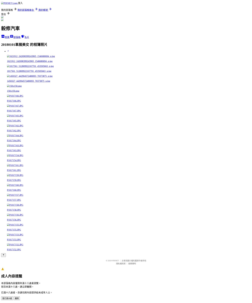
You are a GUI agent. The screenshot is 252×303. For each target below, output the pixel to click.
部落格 (17, 37)
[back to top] (3, 255)
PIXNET (115, 261)
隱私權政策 (121, 263)
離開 (17, 298)
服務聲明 (132, 263)
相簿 (7, 37)
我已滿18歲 (7, 298)
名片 (26, 37)
